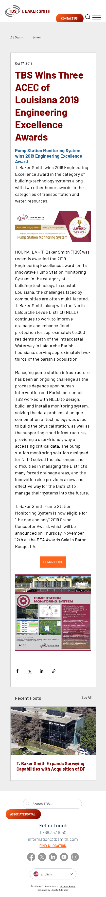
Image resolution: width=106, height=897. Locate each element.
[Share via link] (53, 671)
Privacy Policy (67, 886)
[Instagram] (75, 857)
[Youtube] (64, 857)
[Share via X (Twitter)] (29, 671)
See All (86, 697)
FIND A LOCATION (52, 846)
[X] (42, 857)
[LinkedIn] (53, 857)
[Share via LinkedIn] (41, 671)
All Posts (16, 37)
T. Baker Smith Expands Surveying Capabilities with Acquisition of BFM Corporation (52, 766)
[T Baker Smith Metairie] (53, 731)
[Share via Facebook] (17, 671)
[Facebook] (31, 857)
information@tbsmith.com (53, 839)
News (37, 37)
